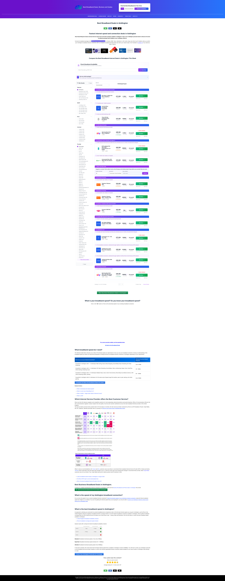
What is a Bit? (80, 395)
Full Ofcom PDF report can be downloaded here (87, 478)
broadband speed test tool (135, 577)
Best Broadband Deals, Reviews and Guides (97, 7)
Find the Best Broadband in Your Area (131, 6)
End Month (111, 171)
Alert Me (145, 173)
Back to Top (138, 284)
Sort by (97, 82)
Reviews (114, 16)
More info (138, 98)
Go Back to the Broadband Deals (112, 345)
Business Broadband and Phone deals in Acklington (124, 487)
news (149, 577)
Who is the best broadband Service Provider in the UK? (89, 481)
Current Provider (99, 171)
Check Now (143, 69)
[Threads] (119, 28)
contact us (140, 42)
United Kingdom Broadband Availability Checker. (88, 518)
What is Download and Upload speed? (85, 388)
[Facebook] (110, 28)
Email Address (125, 171)
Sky (99, 469)
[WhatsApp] (105, 28)
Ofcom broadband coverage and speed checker (87, 520)
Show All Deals (146, 284)
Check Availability (141, 8)
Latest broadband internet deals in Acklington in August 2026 (90, 476)
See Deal (141, 96)
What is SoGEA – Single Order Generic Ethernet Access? (89, 393)
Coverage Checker (102, 16)
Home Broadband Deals (92, 16)
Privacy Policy (128, 16)
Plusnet (94, 469)
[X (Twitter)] (115, 28)
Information (120, 16)
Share (146, 98)
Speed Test (109, 16)
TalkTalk (76, 470)
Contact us (135, 16)
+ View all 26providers (84, 259)
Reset (85, 264)
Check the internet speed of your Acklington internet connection (121, 498)
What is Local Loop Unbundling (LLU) (85, 391)
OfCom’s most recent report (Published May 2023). (113, 408)
